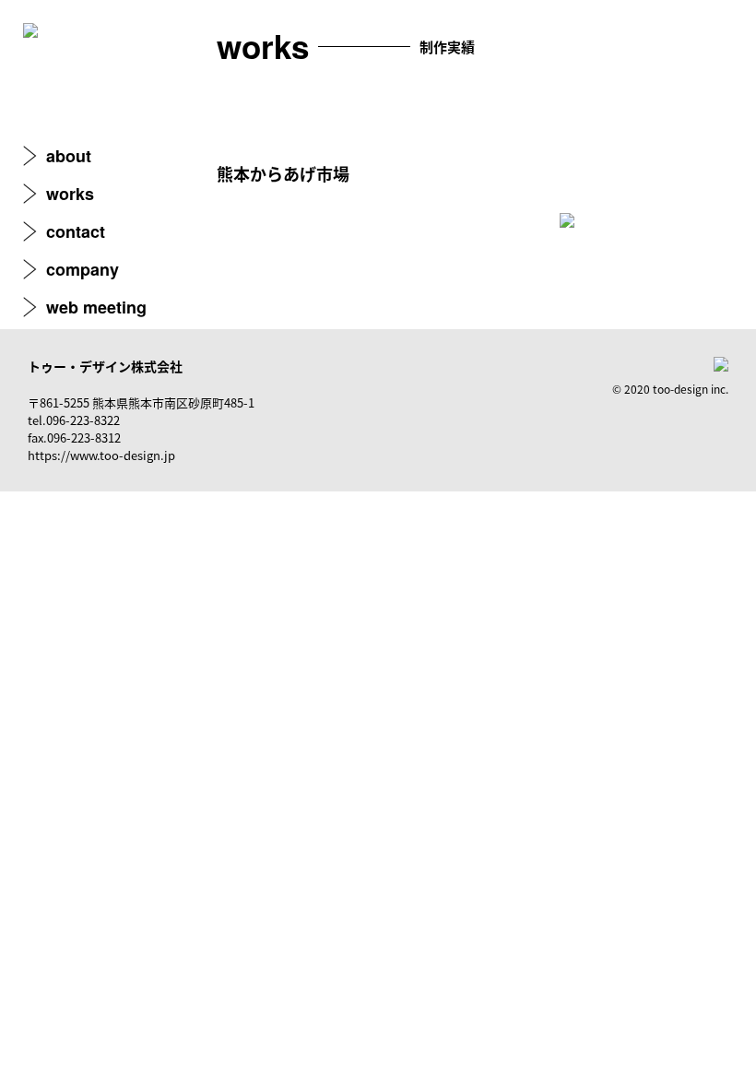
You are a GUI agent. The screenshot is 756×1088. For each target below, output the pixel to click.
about (68, 156)
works (70, 194)
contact (75, 231)
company (82, 269)
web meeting (96, 307)
